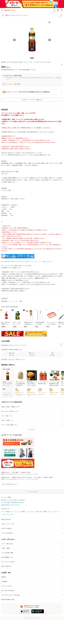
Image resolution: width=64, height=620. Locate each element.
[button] (62, 65)
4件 (21, 349)
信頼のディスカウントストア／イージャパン (22, 477)
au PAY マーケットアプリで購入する (32, 99)
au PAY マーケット (5, 472)
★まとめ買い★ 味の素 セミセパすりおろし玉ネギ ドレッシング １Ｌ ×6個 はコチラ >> (27, 261)
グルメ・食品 (15, 472)
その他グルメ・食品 (25, 472)
